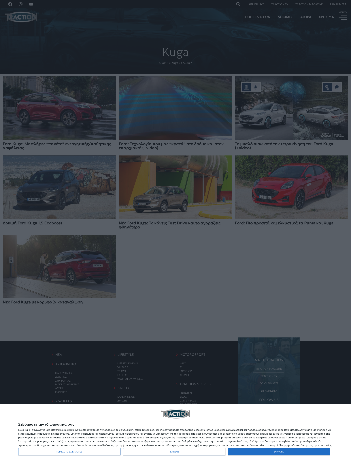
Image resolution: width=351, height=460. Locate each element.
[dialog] (175, 432)
